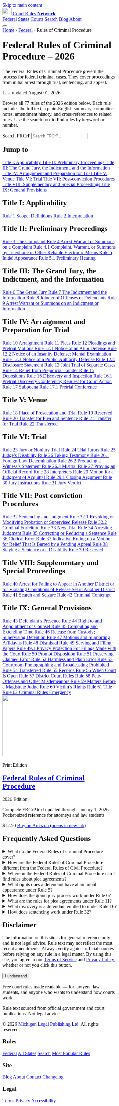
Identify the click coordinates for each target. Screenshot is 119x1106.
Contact (33, 1076)
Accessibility (43, 1100)
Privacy (23, 1100)
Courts (37, 19)
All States (27, 1053)
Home (8, 30)
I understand (16, 976)
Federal (9, 19)
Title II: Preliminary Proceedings (74, 162)
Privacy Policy (100, 959)
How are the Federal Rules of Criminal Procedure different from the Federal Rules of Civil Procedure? (52, 865)
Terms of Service (60, 959)
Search (51, 19)
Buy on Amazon (51, 825)
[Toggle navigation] (4, 26)
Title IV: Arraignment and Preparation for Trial (47, 173)
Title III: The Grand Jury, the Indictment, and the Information (58, 165)
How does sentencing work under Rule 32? (49, 911)
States (23, 19)
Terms (8, 1100)
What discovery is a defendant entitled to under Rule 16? (62, 906)
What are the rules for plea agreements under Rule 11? (60, 900)
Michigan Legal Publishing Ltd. (49, 1024)
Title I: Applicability (22, 162)
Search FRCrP (16, 135)
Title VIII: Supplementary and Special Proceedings (51, 184)
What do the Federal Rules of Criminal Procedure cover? (52, 854)
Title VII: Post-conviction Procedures (79, 178)
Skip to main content (22, 5)
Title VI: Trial (29, 178)
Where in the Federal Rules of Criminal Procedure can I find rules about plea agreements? (58, 876)
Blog (63, 19)
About (75, 19)
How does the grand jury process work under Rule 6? (59, 895)
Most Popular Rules (71, 1053)
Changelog (52, 1076)
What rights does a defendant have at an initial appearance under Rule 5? (49, 887)
